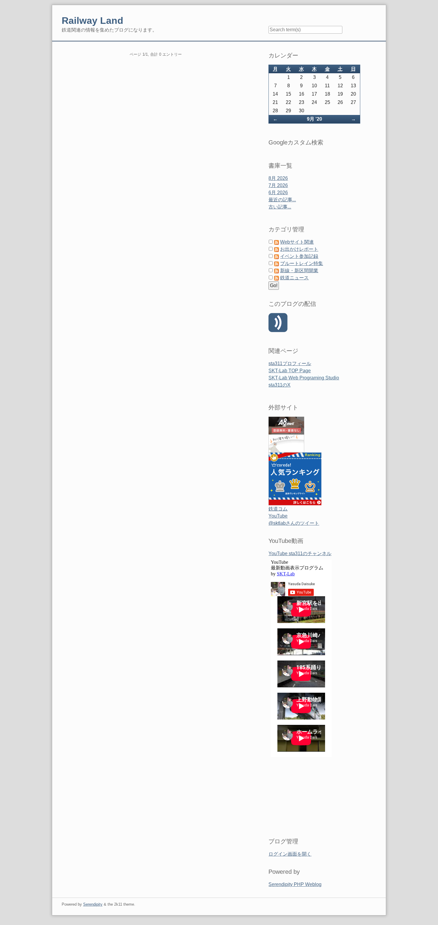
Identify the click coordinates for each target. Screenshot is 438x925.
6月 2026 (278, 192)
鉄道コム (278, 508)
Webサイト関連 (297, 242)
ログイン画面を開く (289, 854)
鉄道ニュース (294, 277)
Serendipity (92, 904)
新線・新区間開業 (299, 270)
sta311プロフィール (289, 363)
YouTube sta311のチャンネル (299, 553)
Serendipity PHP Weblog (294, 884)
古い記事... (279, 206)
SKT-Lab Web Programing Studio (303, 377)
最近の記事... (282, 199)
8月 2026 (278, 178)
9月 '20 (314, 119)
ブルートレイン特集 (301, 263)
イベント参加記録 (299, 256)
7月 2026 (278, 185)
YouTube (278, 515)
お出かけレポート (299, 249)
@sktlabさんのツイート (293, 523)
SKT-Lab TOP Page (289, 370)
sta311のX (279, 384)
